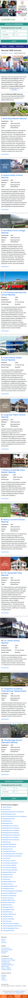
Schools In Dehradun (8, 919)
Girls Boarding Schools (9, 851)
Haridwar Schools (8, 877)
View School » (5, 154)
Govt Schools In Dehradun (10, 870)
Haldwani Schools (8, 874)
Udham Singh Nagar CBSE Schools (12, 926)
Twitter (3, 978)
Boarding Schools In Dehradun (11, 828)
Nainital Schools (7, 905)
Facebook (3, 977)
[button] (14, 89)
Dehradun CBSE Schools (9, 844)
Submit (14, 41)
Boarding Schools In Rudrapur (11, 840)
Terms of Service (5, 948)
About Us (3, 939)
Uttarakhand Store (5, 963)
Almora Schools (7, 807)
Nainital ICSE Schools (9, 902)
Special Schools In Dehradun (11, 923)
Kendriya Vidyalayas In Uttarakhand (12, 891)
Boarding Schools (8, 823)
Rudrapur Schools (8, 916)
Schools (4, 46)
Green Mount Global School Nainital (11, 358)
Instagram (3, 975)
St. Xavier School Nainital (10, 641)
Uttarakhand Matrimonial (7, 964)
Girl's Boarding (10, 996)
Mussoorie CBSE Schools (10, 893)
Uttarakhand (4, 53)
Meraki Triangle (5, 966)
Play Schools (19, 46)
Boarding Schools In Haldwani (11, 830)
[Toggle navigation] (25, 19)
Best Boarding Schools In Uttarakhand (13, 812)
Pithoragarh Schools (8, 909)
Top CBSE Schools (17, 996)
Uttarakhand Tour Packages (8, 960)
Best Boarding (3, 996)
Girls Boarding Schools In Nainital (12, 856)
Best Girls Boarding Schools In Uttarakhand (15, 816)
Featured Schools (8, 849)
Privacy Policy (4, 951)
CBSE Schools (7, 842)
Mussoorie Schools (8, 898)
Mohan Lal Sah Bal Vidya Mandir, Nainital (13, 471)
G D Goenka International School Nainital (13, 293)
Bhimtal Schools (7, 821)
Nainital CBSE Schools (9, 900)
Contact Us (4, 942)
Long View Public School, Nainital (13, 415)
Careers (3, 941)
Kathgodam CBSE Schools (10, 886)
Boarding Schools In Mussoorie (11, 835)
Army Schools (6, 809)
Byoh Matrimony (20, 992)
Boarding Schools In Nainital (10, 837)
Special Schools (7, 921)
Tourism (6, 992)
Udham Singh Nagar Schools (11, 928)
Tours (14, 992)
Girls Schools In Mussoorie (10, 863)
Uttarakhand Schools (9, 930)
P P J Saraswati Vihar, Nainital (11, 574)
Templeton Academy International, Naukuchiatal (13, 689)
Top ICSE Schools (24, 996)
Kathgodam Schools (8, 888)
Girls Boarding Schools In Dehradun (12, 854)
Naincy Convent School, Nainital (13, 520)
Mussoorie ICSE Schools (9, 895)
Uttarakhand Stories (6, 969)
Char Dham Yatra (5, 961)
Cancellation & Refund (6, 949)
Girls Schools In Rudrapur (10, 867)
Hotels (10, 992)
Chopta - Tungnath (6, 968)
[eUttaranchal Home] (8, 19)
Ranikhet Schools (7, 912)
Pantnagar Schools (8, 907)
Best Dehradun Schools (9, 814)
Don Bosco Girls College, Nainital (13, 231)
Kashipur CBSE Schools (9, 881)
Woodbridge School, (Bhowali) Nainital (12, 741)
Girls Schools (6, 858)
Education (22, 991)
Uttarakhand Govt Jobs (7, 958)
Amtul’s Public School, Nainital (12, 176)
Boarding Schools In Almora (10, 826)
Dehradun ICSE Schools (9, 846)
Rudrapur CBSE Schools (9, 914)
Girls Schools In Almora (9, 860)
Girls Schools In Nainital (9, 865)
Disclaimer (3, 953)
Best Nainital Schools (9, 819)
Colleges (11, 46)
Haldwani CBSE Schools (9, 872)
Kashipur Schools (8, 884)
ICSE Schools (6, 879)
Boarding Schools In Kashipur (11, 833)
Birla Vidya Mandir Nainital (15, 118)
